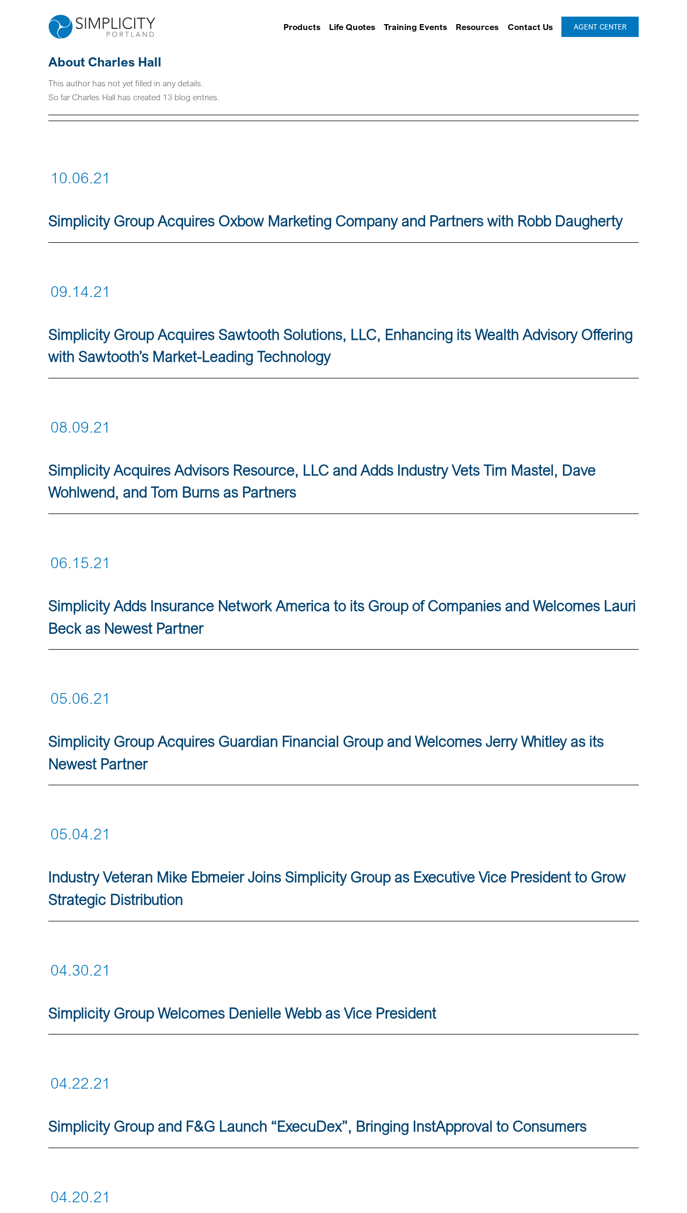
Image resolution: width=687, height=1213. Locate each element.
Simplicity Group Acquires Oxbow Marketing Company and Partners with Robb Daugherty (335, 220)
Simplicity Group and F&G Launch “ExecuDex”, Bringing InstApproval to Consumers (317, 1126)
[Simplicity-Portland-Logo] (102, 18)
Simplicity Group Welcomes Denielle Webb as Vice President (242, 1013)
